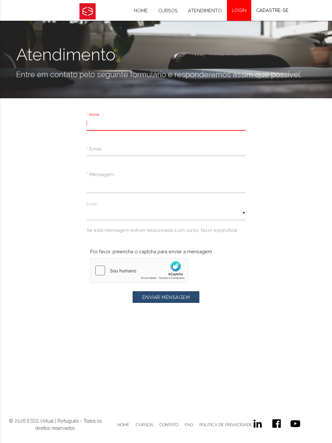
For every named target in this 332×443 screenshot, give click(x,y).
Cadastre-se (272, 10)
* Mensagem (100, 174)
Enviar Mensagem (166, 297)
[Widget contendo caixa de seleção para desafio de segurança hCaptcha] (139, 270)
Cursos (168, 10)
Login (239, 10)
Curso (92, 204)
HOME (123, 424)
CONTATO (169, 424)
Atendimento (205, 10)
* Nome (93, 114)
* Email (94, 148)
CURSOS (144, 424)
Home (141, 10)
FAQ (189, 424)
